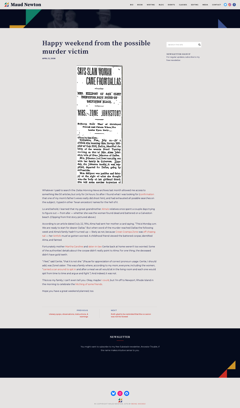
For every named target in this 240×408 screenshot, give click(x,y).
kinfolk (57, 236)
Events (171, 5)
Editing (194, 5)
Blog (161, 5)
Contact (216, 5)
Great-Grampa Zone (127, 232)
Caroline (78, 246)
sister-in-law (95, 246)
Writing (151, 5)
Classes (183, 5)
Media (205, 5)
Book (140, 5)
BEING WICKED (138, 404)
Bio (131, 5)
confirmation (147, 194)
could (106, 280)
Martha (69, 246)
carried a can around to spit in (59, 269)
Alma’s (105, 209)
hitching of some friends (88, 284)
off (144, 232)
